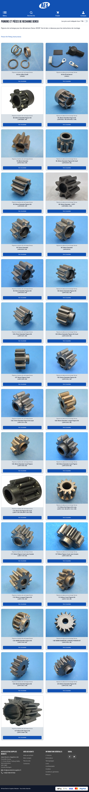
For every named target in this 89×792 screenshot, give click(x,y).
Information (49, 758)
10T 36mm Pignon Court (22, 378)
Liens (47, 763)
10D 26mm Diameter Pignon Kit (66, 291)
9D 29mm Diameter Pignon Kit (22, 205)
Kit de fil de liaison (66, 75)
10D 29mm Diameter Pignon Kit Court (66, 335)
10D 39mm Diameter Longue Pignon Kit (67, 421)
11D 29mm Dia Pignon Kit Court (22, 511)
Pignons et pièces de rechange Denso (22, 72)
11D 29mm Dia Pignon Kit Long (66, 508)
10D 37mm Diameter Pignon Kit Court (22, 421)
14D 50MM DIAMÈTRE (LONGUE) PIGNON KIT (67, 641)
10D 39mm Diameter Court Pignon (66, 464)
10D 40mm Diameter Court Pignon (22, 464)
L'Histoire (49, 755)
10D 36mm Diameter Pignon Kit (66, 378)
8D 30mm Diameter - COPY (67, 205)
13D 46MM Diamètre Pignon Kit (22, 641)
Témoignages (50, 761)
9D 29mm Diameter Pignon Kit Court (67, 161)
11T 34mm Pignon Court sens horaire (22, 555)
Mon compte (27, 758)
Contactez (26, 763)
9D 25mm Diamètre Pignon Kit (66, 118)
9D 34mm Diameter (67, 248)
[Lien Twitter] (74, 757)
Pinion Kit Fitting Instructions (11, 37)
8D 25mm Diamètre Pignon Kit (22, 118)
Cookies (48, 769)
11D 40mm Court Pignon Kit (66, 598)
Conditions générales (52, 772)
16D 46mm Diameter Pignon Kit (22, 684)
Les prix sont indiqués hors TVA (72, 21)
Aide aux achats (28, 755)
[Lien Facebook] (70, 757)
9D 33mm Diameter (22, 248)
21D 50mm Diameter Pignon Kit (66, 684)
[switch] (86, 21)
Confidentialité (50, 766)
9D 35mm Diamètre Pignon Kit (22, 291)
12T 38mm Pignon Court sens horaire (66, 555)
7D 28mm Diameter (22, 161)
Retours (48, 774)
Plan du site (26, 761)
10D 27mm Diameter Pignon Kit (22, 335)
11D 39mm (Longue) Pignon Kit (22, 598)
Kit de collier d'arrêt (22, 75)
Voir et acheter (22, 81)
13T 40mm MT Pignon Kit (22, 731)
